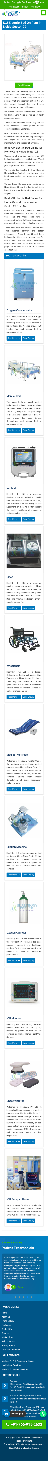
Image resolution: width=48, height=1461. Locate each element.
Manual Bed (14, 396)
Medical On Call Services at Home (18, 1361)
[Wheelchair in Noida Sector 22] (24, 639)
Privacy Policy (8, 1345)
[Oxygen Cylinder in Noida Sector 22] (24, 906)
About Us (6, 1317)
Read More (12, 338)
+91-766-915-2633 (26, 1424)
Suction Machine (17, 847)
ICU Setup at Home (18, 1199)
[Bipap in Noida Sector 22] (24, 550)
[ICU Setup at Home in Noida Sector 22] (24, 1173)
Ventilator (12, 488)
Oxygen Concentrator (19, 310)
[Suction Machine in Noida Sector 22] (24, 820)
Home (4, 1313)
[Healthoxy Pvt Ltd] (11, 13)
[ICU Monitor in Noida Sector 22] (24, 992)
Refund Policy (8, 1341)
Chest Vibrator (15, 1101)
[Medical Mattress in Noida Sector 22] (24, 728)
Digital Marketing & (16, 1448)
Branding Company (31, 1448)
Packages (6, 1325)
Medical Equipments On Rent (15, 1369)
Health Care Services (11, 1365)
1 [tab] (15, 1297)
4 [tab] (27, 1297)
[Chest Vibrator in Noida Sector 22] (24, 1074)
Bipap (10, 577)
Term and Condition (11, 1349)
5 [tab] (31, 1297)
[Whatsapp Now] (43, 1414)
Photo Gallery (8, 1321)
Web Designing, (38, 1444)
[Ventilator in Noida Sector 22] (24, 462)
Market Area (7, 1337)
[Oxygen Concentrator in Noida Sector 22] (24, 284)
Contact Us (7, 1329)
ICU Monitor (14, 1018)
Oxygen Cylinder (16, 932)
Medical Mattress (17, 754)
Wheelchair (13, 666)
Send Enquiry (28, 338)
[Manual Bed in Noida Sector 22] (24, 369)
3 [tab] (23, 1297)
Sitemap (5, 1333)
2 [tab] (19, 1297)
